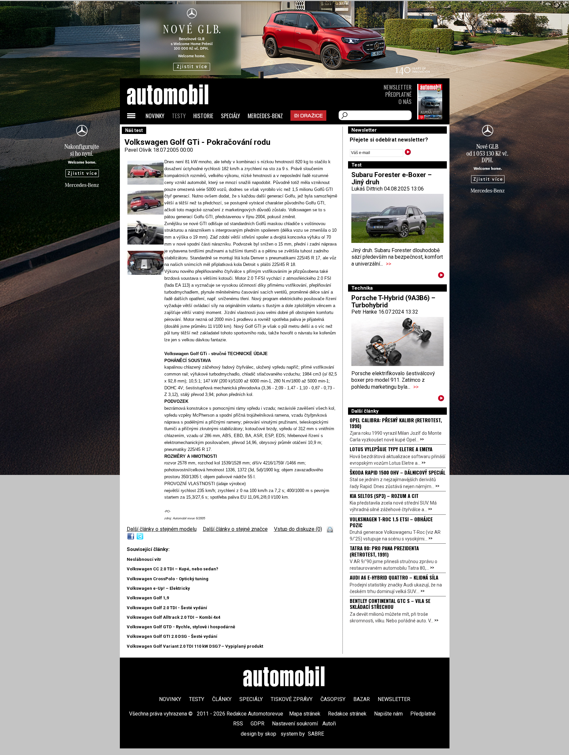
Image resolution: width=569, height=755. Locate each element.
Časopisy (332, 699)
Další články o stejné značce (235, 529)
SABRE (316, 734)
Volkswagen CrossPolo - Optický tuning (167, 578)
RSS (238, 723)
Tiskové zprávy (291, 699)
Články (221, 699)
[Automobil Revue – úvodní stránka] (176, 132)
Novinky (155, 116)
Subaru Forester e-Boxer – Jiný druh (391, 178)
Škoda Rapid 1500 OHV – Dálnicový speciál (398, 472)
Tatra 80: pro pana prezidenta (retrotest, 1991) (384, 551)
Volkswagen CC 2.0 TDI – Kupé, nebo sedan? (172, 568)
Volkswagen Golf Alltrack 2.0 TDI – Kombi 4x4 (173, 617)
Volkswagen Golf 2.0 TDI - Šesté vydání (167, 607)
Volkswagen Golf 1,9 (148, 597)
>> (388, 264)
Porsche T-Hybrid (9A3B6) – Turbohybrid (393, 301)
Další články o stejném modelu (162, 529)
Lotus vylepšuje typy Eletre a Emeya (391, 449)
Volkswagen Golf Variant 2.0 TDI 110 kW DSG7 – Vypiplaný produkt (195, 646)
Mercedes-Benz (265, 116)
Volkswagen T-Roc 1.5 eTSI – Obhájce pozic (391, 522)
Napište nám (388, 714)
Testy (179, 116)
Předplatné (398, 94)
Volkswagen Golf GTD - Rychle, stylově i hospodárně (181, 626)
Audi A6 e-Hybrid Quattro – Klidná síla (394, 577)
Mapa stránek (304, 714)
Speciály (230, 116)
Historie (203, 116)
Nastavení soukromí (295, 723)
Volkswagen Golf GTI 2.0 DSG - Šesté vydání (172, 636)
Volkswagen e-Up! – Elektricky (158, 588)
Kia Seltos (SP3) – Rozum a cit (384, 495)
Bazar (361, 699)
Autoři (329, 723)
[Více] (441, 276)
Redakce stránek (347, 714)
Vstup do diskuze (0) (298, 529)
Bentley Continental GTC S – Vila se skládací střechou (390, 603)
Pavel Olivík (138, 150)
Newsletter (398, 87)
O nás (405, 101)
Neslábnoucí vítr (144, 559)
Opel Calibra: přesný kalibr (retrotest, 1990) (396, 423)
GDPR (257, 723)
